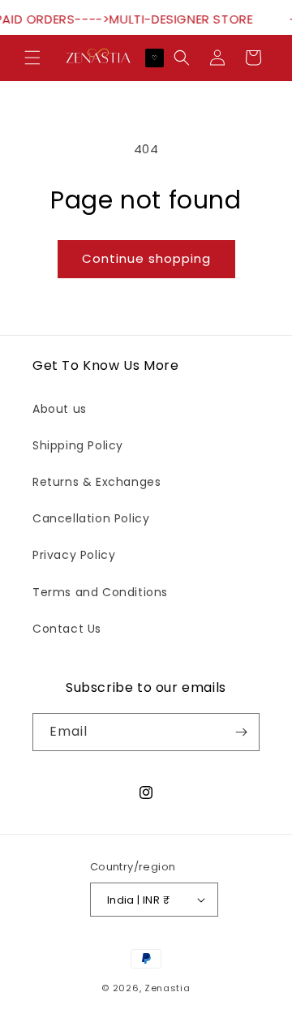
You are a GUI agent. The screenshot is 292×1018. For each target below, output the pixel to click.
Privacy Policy (73, 555)
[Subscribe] (241, 732)
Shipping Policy (77, 445)
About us (59, 409)
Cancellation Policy (90, 518)
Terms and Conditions (100, 592)
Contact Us (66, 629)
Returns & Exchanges (96, 482)
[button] (32, 57)
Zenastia (167, 987)
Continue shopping (146, 258)
